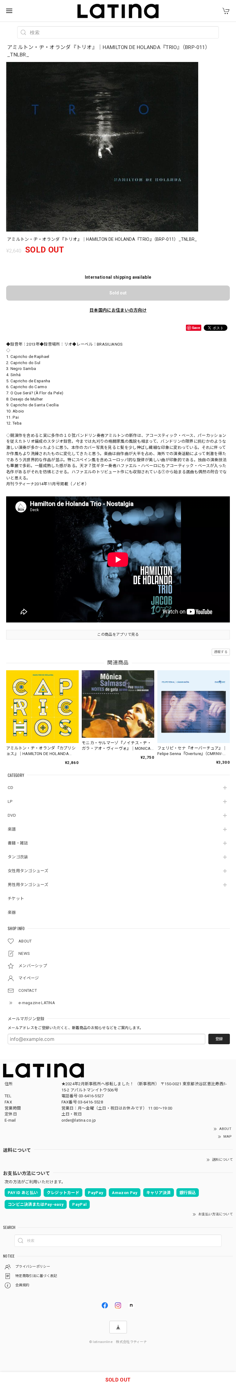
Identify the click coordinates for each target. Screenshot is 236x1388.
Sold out (118, 292)
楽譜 (12, 829)
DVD (12, 815)
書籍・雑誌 (18, 843)
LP (10, 801)
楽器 (12, 912)
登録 (219, 1039)
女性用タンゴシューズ (28, 871)
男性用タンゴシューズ (28, 884)
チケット (16, 898)
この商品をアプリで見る (118, 634)
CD (11, 787)
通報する (221, 652)
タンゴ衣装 (18, 857)
